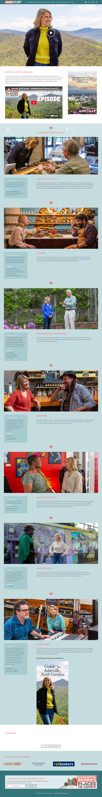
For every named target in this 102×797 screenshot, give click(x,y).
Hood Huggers (10, 586)
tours (7, 574)
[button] (72, 2)
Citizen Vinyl (79, 648)
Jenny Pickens (40, 505)
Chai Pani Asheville (84, 259)
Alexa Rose (55, 654)
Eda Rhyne (68, 420)
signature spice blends (12, 260)
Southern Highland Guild (53, 188)
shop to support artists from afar (14, 186)
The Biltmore (10, 352)
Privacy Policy (56, 793)
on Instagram (19, 503)
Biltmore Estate (61, 337)
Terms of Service (63, 793)
